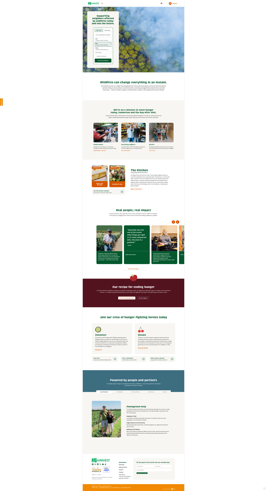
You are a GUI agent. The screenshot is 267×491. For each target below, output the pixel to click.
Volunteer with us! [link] (102, 254)
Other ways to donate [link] (157, 358)
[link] (93, 3)
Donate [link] (174, 3)
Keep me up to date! (142, 473)
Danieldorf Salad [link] (117, 184)
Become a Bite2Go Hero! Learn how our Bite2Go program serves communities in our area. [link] (164, 254)
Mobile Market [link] (98, 144)
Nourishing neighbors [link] (128, 144)
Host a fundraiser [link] (127, 358)
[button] (93, 3)
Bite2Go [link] (151, 144)
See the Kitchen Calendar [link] (101, 191)
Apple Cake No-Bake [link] (99, 184)
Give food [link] (97, 358)
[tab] (104, 392)
